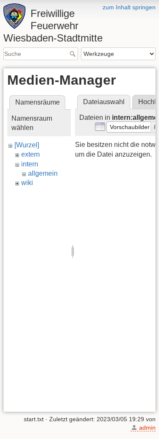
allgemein (43, 173)
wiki (27, 182)
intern (29, 164)
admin (147, 427)
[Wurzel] (26, 145)
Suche (74, 54)
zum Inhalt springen (129, 7)
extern (30, 154)
